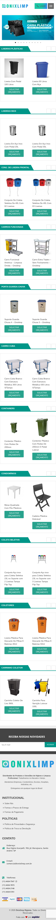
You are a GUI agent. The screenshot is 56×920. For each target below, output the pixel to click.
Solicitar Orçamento (14, 90)
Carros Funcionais (12, 227)
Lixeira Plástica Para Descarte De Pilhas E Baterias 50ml (42, 641)
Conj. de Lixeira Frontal (15, 167)
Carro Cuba (8, 346)
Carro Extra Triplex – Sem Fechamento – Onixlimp (41, 262)
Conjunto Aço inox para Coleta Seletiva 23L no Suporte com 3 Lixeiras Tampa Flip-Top (41, 578)
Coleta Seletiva (10, 540)
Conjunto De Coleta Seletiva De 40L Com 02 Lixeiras (14, 203)
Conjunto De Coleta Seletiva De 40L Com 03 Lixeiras (41, 203)
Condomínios (8, 473)
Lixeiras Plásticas (12, 49)
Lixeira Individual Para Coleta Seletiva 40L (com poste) (41, 84)
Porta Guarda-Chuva (13, 287)
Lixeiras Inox (8, 111)
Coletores (7, 605)
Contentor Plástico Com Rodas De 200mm (12, 444)
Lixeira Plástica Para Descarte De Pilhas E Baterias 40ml (14, 641)
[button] (4, 27)
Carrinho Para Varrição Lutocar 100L (39, 703)
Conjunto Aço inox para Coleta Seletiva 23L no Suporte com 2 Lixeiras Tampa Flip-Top (13, 578)
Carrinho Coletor (12, 668)
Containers (8, 408)
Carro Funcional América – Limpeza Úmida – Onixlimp (13, 262)
